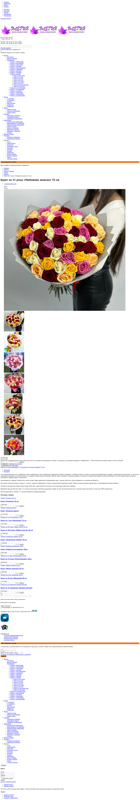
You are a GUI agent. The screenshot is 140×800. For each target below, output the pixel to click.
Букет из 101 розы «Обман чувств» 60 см (17, 530)
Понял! (3, 792)
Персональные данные (11, 638)
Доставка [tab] (6, 471)
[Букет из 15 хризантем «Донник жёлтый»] (14, 584)
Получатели (7, 15)
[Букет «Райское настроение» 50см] (12, 546)
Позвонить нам (8, 796)
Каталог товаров (9, 171)
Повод (6, 173)
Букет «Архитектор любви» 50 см (14, 540)
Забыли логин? (8, 784)
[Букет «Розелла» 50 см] (8, 498)
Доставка (6, 9)
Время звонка (5, 653)
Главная (6, 2)
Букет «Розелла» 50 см (10, 501)
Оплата (6, 12)
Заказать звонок (9, 795)
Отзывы (6, 6)
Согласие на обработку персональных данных (15, 654)
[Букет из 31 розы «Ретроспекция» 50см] (13, 556)
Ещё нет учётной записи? (8, 782)
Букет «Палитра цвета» (10, 511)
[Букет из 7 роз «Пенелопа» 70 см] (11, 517)
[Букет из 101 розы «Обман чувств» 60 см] (14, 527)
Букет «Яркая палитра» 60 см (12, 569)
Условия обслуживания (11, 637)
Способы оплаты (9, 640)
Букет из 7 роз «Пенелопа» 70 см (13, 520)
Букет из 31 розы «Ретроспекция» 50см (16, 559)
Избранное (7, 3)
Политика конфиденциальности (13, 635)
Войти (6, 5)
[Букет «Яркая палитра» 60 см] (10, 565)
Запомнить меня (7, 778)
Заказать (3, 656)
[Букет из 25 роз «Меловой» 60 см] (12, 575)
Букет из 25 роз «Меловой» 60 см (14, 578)
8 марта (6, 174)
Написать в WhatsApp (11, 798)
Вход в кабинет (11, 758)
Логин (2, 772)
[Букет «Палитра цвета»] (8, 508)
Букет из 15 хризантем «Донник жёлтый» (16, 588)
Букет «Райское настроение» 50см (14, 549)
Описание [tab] (7, 470)
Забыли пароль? (9, 786)
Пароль (3, 775)
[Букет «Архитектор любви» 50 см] (11, 536)
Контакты (6, 11)
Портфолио (7, 14)
